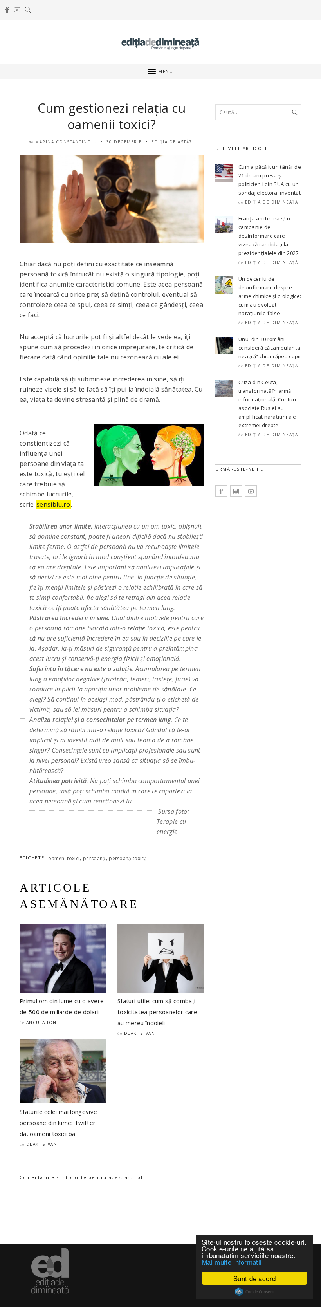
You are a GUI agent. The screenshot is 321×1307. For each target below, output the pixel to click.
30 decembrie (124, 141)
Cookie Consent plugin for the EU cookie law (254, 1291)
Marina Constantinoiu (66, 141)
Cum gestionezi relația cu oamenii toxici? (112, 116)
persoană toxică (128, 858)
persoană (94, 858)
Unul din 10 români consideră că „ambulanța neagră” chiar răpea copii (269, 348)
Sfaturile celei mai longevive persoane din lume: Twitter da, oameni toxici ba (58, 1122)
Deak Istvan (139, 1033)
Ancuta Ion (41, 1022)
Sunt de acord (254, 1278)
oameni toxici (63, 858)
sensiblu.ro (53, 504)
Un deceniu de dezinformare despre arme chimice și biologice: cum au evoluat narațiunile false (269, 296)
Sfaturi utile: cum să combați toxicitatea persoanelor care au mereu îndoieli (157, 1012)
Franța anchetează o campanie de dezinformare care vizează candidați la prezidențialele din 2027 (268, 235)
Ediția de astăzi (172, 141)
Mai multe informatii (231, 1262)
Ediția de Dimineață (271, 202)
